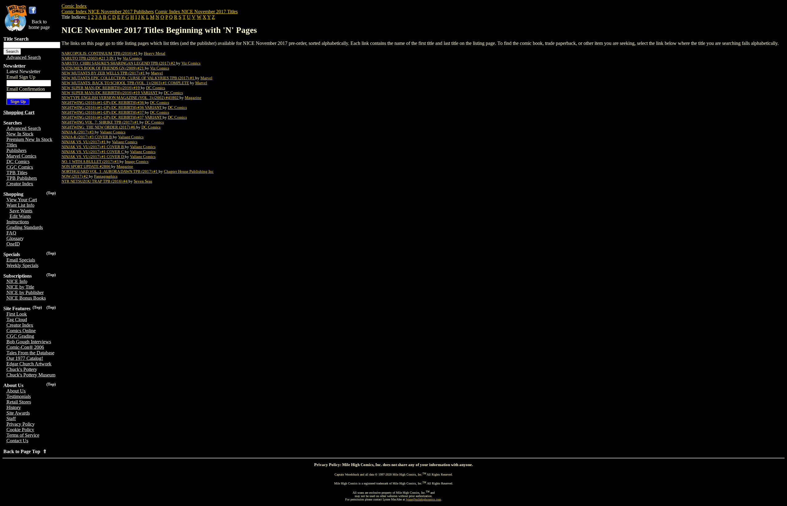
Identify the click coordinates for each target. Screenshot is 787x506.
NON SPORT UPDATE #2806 (86, 166)
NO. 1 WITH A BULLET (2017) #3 (90, 161)
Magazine (193, 97)
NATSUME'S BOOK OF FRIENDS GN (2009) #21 (103, 68)
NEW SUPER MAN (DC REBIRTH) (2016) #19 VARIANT (110, 92)
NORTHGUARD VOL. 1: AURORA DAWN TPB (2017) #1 (110, 171)
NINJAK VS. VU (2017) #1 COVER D (93, 156)
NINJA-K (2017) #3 (78, 132)
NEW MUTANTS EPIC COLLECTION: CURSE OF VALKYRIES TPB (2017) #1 (128, 78)
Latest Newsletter (23, 71)
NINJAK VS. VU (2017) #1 (84, 142)
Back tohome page (39, 24)
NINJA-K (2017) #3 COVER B (87, 137)
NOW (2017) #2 (75, 176)
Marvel (157, 73)
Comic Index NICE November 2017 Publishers (107, 11)
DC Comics (155, 87)
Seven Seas (143, 181)
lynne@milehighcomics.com (423, 499)
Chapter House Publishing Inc (189, 171)
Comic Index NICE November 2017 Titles (196, 11)
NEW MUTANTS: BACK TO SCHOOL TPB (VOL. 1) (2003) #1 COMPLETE (125, 83)
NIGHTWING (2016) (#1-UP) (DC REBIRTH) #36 (103, 102)
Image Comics (136, 161)
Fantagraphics (105, 176)
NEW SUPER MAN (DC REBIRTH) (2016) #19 (101, 87)
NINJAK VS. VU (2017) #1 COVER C (93, 151)
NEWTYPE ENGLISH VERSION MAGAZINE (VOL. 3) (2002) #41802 (120, 97)
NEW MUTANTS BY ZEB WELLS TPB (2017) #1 (103, 73)
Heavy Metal (154, 53)
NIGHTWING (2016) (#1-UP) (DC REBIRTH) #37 (103, 112)
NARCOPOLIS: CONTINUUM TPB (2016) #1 (100, 53)
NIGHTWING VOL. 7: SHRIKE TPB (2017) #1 (100, 122)
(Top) (51, 193)
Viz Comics (132, 58)
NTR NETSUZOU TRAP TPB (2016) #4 (95, 181)
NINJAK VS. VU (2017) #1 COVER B (93, 146)
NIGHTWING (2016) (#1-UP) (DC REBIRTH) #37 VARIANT (112, 117)
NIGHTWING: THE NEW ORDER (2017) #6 (98, 127)
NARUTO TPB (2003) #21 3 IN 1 (89, 58)
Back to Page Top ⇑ (25, 451)
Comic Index (74, 6)
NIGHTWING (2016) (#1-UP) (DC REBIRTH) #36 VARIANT (112, 107)
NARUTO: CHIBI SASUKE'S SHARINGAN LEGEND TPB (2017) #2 (118, 63)
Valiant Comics (112, 132)
